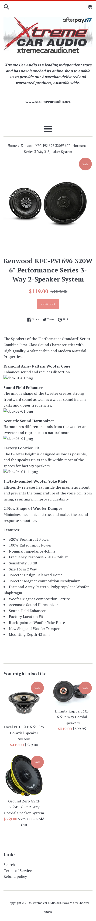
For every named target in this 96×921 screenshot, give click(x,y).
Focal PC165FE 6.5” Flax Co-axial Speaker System (24, 732)
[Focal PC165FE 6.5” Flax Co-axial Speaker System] (24, 701)
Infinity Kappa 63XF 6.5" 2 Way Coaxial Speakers (72, 717)
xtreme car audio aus (47, 903)
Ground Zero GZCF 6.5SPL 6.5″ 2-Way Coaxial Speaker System (24, 806)
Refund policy (15, 876)
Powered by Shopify (75, 903)
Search (9, 864)
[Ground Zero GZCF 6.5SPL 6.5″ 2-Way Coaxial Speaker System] (24, 775)
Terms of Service (17, 870)
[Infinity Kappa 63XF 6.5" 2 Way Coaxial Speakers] (72, 693)
